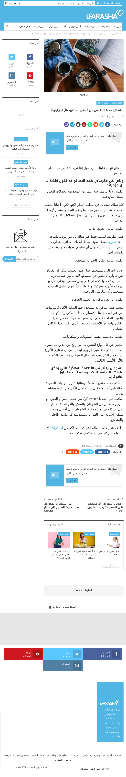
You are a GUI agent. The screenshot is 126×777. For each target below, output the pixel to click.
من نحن (60, 3)
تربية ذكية (90, 26)
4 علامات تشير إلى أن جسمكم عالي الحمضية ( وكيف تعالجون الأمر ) (105, 507)
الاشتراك (72, 147)
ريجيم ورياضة (116, 103)
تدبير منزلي (53, 26)
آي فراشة (56, 428)
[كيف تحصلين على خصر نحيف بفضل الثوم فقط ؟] (59, 540)
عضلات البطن (86, 445)
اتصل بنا (70, 3)
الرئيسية (89, 3)
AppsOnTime (22, 767)
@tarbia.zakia (59, 607)
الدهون (98, 445)
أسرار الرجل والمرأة (72, 26)
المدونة (79, 3)
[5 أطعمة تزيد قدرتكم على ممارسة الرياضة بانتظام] (84, 540)
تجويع (112, 242)
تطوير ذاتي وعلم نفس (57, 755)
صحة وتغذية (105, 26)
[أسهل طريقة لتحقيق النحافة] (109, 540)
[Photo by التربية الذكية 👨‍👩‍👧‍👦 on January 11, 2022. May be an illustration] (110, 629)
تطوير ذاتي (40, 26)
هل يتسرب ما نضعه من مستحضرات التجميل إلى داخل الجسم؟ (61, 507)
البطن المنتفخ (110, 445)
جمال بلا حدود (24, 26)
